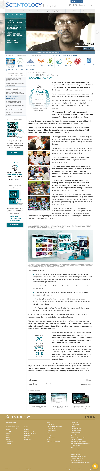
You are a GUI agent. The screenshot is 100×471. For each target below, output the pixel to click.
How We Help (10, 66)
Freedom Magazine (89, 65)
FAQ (84, 11)
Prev (38, 53)
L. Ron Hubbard (27, 11)
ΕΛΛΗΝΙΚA (27, 435)
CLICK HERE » (14, 179)
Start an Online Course (76, 439)
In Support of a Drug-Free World (78, 456)
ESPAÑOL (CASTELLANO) (30, 433)
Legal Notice (92, 469)
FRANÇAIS (8, 431)
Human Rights (68, 65)
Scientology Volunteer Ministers (78, 441)
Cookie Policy (77, 469)
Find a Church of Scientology (53, 441)
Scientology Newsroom (76, 434)
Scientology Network (76, 428)
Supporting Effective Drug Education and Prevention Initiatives (13, 79)
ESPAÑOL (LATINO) (29, 431)
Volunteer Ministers (73, 11)
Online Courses (50, 435)
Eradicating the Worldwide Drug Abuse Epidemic (15, 84)
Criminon (41, 65)
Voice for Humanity (51, 428)
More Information (51, 437)
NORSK (26, 428)
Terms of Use (85, 469)
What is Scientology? (43, 11)
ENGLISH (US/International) (12, 426)
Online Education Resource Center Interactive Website (13, 102)
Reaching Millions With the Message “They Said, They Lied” (15, 93)
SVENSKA (26, 429)
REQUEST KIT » (15, 225)
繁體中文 (8, 439)
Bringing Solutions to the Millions (15, 110)
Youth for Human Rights (76, 460)
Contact (48, 439)
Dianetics (73, 426)
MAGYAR (26, 426)
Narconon (50, 65)
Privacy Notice (69, 469)
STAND (73, 447)
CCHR (77, 65)
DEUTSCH (8, 443)
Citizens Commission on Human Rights (80, 462)
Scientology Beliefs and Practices (54, 426)
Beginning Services (57, 11)
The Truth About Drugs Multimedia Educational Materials (15, 88)
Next (62, 53)
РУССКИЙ (8, 437)
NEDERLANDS (9, 441)
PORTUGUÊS (27, 439)
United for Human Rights (77, 458)
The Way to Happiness (20, 66)
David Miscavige (75, 435)
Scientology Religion (76, 430)
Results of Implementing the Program (14, 113)
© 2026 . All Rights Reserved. (20, 469)
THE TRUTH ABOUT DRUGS (26, 70)
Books (91, 11)
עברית (8, 434)
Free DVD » (14, 153)
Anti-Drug (59, 65)
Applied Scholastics (30, 65)
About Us (12, 11)
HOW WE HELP (12, 70)
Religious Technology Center (78, 437)
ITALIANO (26, 437)
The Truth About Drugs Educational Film (12, 97)
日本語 (7, 435)
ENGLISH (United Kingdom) (12, 428)
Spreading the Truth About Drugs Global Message (15, 106)
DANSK (8, 429)
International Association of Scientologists (81, 443)
